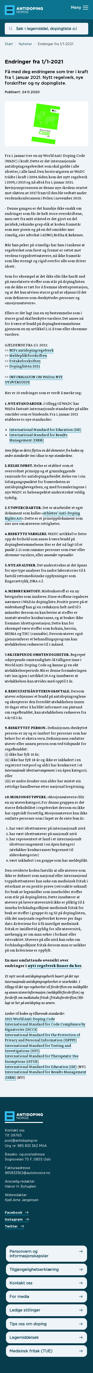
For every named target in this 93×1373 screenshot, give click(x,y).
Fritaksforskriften (25, 361)
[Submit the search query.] (10, 28)
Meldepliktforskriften (28, 355)
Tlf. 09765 (13, 1135)
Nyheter (25, 44)
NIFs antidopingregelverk (31, 350)
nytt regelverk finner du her (54, 966)
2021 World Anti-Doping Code (30, 1019)
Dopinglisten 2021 (24, 366)
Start (9, 44)
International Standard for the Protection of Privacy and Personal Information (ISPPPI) (42, 1038)
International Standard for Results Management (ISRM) (38, 438)
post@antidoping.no (21, 1140)
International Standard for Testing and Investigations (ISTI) (38, 1049)
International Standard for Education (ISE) (45, 430)
